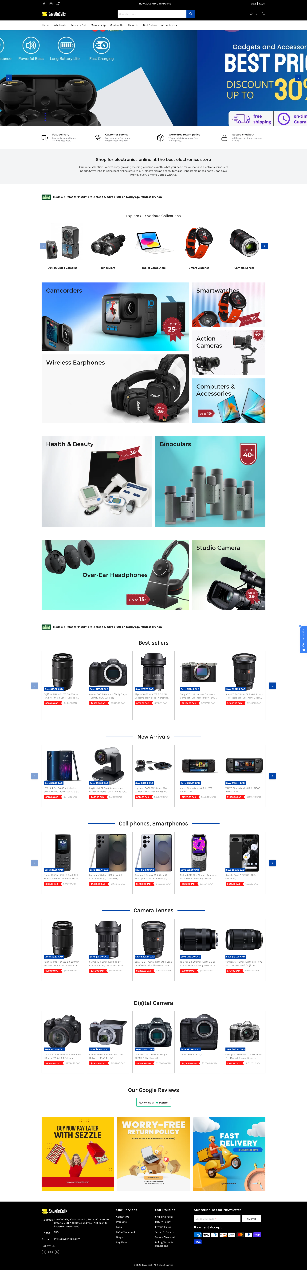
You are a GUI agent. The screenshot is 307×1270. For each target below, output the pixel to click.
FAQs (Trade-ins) (125, 1232)
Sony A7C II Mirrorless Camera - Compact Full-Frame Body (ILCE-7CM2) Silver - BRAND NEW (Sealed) (198, 696)
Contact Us (116, 25)
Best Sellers (150, 25)
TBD (56, 1232)
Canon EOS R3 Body (191, 1054)
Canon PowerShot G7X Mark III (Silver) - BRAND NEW (106, 1056)
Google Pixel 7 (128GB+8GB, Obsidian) (240, 877)
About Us (133, 25)
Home (45, 25)
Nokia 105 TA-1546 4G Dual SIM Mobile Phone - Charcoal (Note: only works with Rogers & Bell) (61, 877)
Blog (253, 3)
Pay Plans (121, 1242)
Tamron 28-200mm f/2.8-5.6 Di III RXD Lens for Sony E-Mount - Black (197, 963)
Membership (98, 25)
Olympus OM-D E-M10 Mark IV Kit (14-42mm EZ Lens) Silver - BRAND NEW (243, 1056)
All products (168, 25)
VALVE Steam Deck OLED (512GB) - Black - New (244, 790)
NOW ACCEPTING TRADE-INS (155, 3)
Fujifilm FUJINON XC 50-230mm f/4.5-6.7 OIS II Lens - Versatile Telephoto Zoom (61, 696)
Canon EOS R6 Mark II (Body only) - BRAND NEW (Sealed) (108, 696)
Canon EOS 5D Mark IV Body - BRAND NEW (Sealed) (151, 1056)
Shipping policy (164, 1216)
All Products (280, 79)
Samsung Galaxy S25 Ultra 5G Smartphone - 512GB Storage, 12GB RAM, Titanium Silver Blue (152, 877)
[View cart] (263, 14)
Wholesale (60, 25)
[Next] (272, 686)
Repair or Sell (78, 25)
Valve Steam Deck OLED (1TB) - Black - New (197, 790)
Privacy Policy (163, 1226)
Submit (251, 1218)
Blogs (119, 1237)
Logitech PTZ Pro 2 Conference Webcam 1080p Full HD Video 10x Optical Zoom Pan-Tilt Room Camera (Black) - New (107, 790)
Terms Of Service (164, 1232)
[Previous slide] (9, 78)
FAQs (262, 3)
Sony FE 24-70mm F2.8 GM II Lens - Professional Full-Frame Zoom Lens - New (244, 696)
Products (121, 1221)
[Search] (190, 14)
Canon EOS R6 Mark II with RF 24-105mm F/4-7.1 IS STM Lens (62, 1056)
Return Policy (162, 1221)
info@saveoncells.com (116, 140)
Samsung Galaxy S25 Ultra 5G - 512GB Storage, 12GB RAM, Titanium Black (106, 877)
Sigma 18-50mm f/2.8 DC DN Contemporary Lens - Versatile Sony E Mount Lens (151, 696)
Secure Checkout (165, 1237)
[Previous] (34, 686)
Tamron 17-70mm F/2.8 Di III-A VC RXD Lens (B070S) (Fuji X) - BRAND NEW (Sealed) (243, 963)
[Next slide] (298, 78)
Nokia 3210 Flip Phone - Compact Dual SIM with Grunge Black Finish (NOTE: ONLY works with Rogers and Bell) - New (198, 877)
